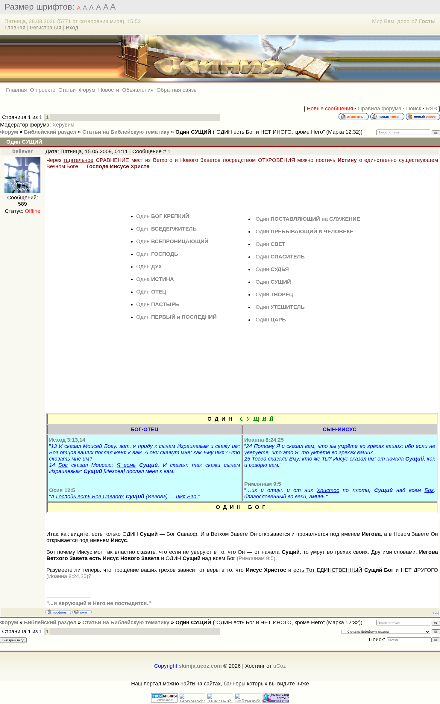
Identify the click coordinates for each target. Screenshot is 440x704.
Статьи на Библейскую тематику (125, 132)
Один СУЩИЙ (193, 132)
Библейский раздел (50, 132)
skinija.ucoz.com (200, 666)
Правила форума (379, 109)
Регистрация (45, 28)
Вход (72, 28)
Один (162, 216)
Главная (14, 28)
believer (22, 151)
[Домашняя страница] (82, 611)
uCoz (279, 666)
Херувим (63, 125)
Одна (155, 279)
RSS (431, 109)
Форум (9, 132)
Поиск (413, 109)
